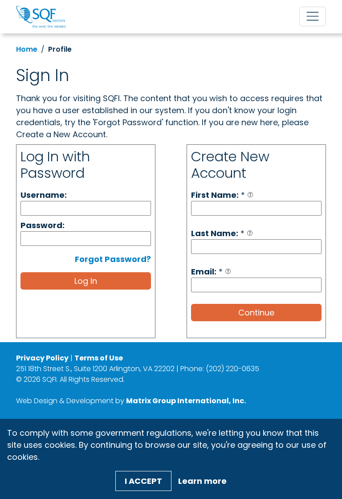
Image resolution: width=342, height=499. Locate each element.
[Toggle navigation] (312, 16)
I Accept (143, 481)
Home (26, 49)
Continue (256, 312)
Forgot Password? (113, 259)
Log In (85, 280)
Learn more (202, 481)
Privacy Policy (42, 358)
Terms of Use (98, 358)
